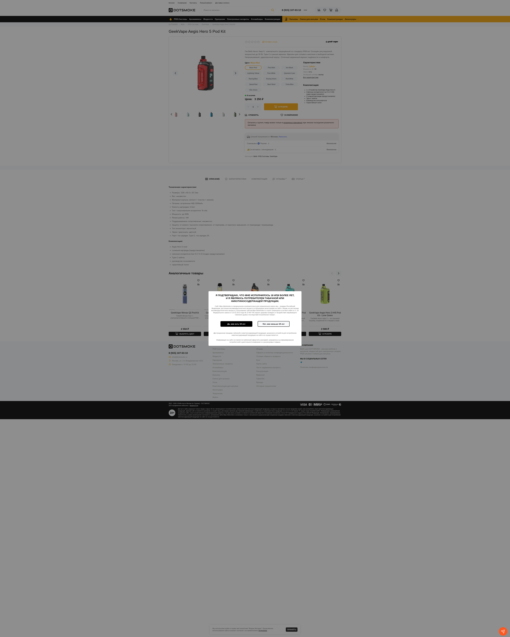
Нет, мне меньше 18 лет (274, 324)
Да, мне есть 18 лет (236, 324)
